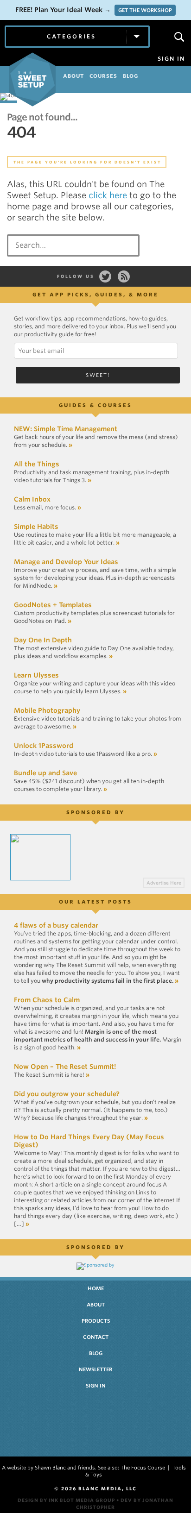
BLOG (130, 76)
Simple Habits (36, 526)
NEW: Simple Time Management (65, 429)
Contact (95, 1337)
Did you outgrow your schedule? (67, 1094)
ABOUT (73, 76)
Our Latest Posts (95, 901)
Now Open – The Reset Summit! (65, 1066)
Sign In (171, 59)
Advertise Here (163, 882)
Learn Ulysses (36, 675)
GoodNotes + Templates (53, 605)
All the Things (36, 464)
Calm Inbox (32, 499)
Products (96, 1321)
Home (96, 1288)
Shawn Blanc (50, 1467)
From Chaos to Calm (47, 1000)
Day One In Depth (43, 640)
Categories (71, 36)
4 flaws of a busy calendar (56, 925)
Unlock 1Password (43, 745)
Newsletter (95, 1369)
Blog (95, 1353)
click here (108, 195)
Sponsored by (95, 812)
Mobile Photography (47, 710)
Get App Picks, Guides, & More (95, 294)
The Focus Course (143, 1467)
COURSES (103, 76)
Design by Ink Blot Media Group (66, 1500)
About (96, 1304)
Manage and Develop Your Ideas (66, 561)
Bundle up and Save (45, 773)
